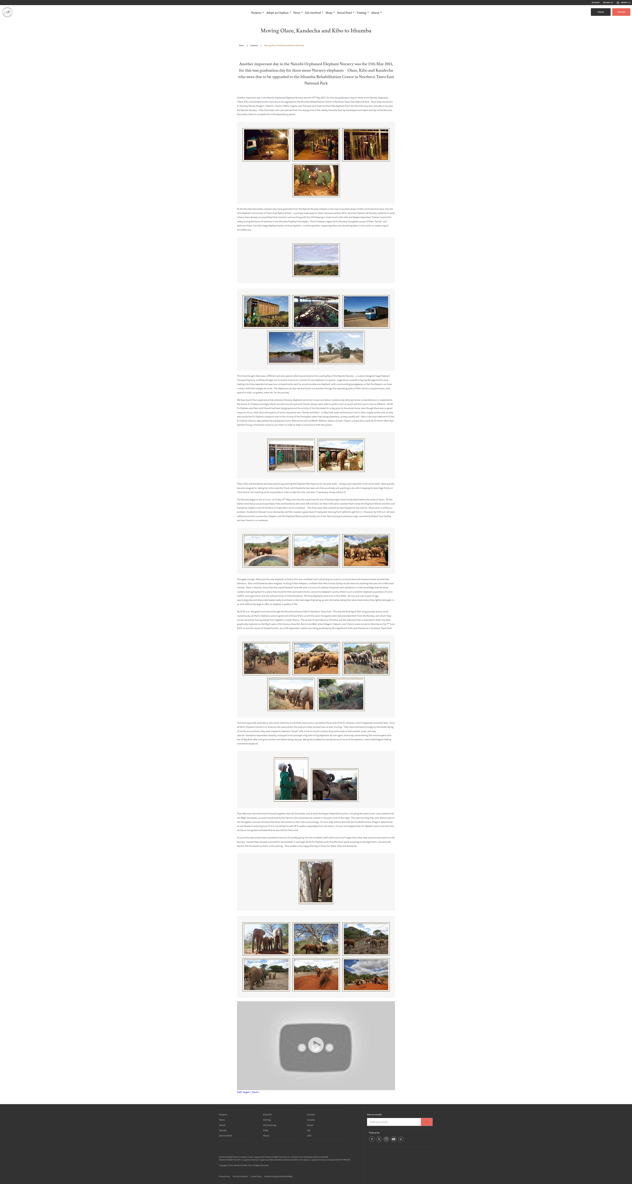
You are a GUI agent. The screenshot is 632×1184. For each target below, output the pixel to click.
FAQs (265, 1130)
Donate (621, 12)
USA (309, 1135)
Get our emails (374, 1114)
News (241, 45)
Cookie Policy (256, 1176)
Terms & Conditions (240, 1176)
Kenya (310, 1125)
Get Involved (225, 1135)
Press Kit (267, 1114)
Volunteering (269, 1125)
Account (596, 2)
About (266, 1135)
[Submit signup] (426, 1122)
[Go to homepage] (7, 12)
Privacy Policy (224, 1176)
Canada (311, 1120)
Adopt (601, 12)
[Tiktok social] (401, 1141)
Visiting (267, 1120)
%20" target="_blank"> (248, 1092)
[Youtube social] (393, 1141)
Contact (311, 1114)
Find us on (374, 1132)
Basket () (625, 2)
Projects (223, 1114)
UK (308, 1130)
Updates (254, 45)
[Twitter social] (379, 1141)
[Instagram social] (386, 1141)
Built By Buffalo (286, 1176)
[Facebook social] (372, 1141)
